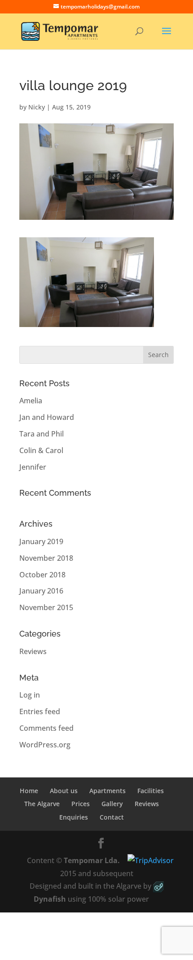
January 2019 (41, 541)
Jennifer (32, 467)
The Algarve (42, 803)
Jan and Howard (46, 417)
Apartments (107, 790)
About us (64, 790)
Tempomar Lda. (92, 860)
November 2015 (46, 607)
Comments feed (46, 728)
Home (29, 790)
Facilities (150, 790)
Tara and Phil (41, 434)
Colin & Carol (41, 450)
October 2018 (42, 575)
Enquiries (73, 817)
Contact (112, 817)
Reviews (33, 651)
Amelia (30, 401)
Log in (29, 695)
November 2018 (46, 558)
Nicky (36, 107)
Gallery (112, 803)
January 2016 (41, 591)
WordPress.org (44, 745)
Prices (80, 803)
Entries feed (39, 711)
